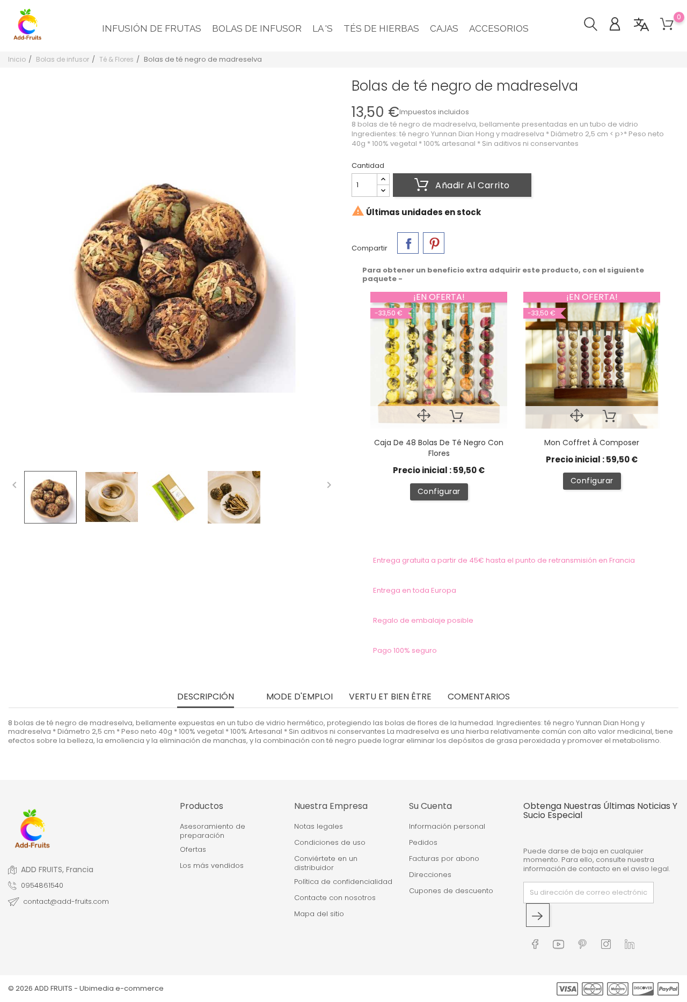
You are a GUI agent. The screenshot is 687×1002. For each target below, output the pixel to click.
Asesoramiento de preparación (212, 831)
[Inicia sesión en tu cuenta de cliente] (620, 25)
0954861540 (42, 885)
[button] (596, 25)
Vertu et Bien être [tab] (390, 697)
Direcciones (430, 875)
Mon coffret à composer (591, 442)
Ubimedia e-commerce (121, 988)
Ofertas (193, 849)
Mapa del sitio (319, 914)
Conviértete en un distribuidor (325, 863)
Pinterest (433, 243)
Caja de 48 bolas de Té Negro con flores (438, 448)
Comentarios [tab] (479, 697)
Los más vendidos (212, 865)
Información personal (447, 826)
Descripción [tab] (205, 697)
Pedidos (423, 842)
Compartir (408, 243)
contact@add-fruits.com (66, 901)
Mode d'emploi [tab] (299, 697)
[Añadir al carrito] (456, 417)
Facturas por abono (444, 858)
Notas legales (318, 826)
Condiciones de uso (330, 842)
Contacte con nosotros (335, 898)
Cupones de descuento (451, 891)
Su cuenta (430, 806)
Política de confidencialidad (343, 882)
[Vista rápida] (424, 417)
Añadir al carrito (471, 185)
